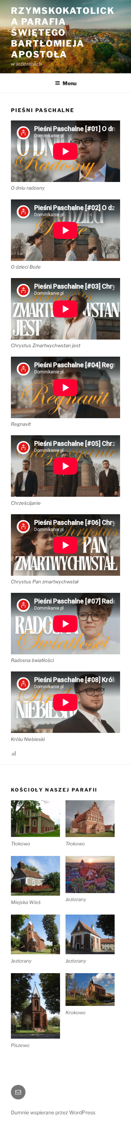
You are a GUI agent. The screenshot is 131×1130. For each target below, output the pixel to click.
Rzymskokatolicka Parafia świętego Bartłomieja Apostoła (63, 32)
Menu (69, 83)
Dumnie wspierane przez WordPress (53, 1112)
